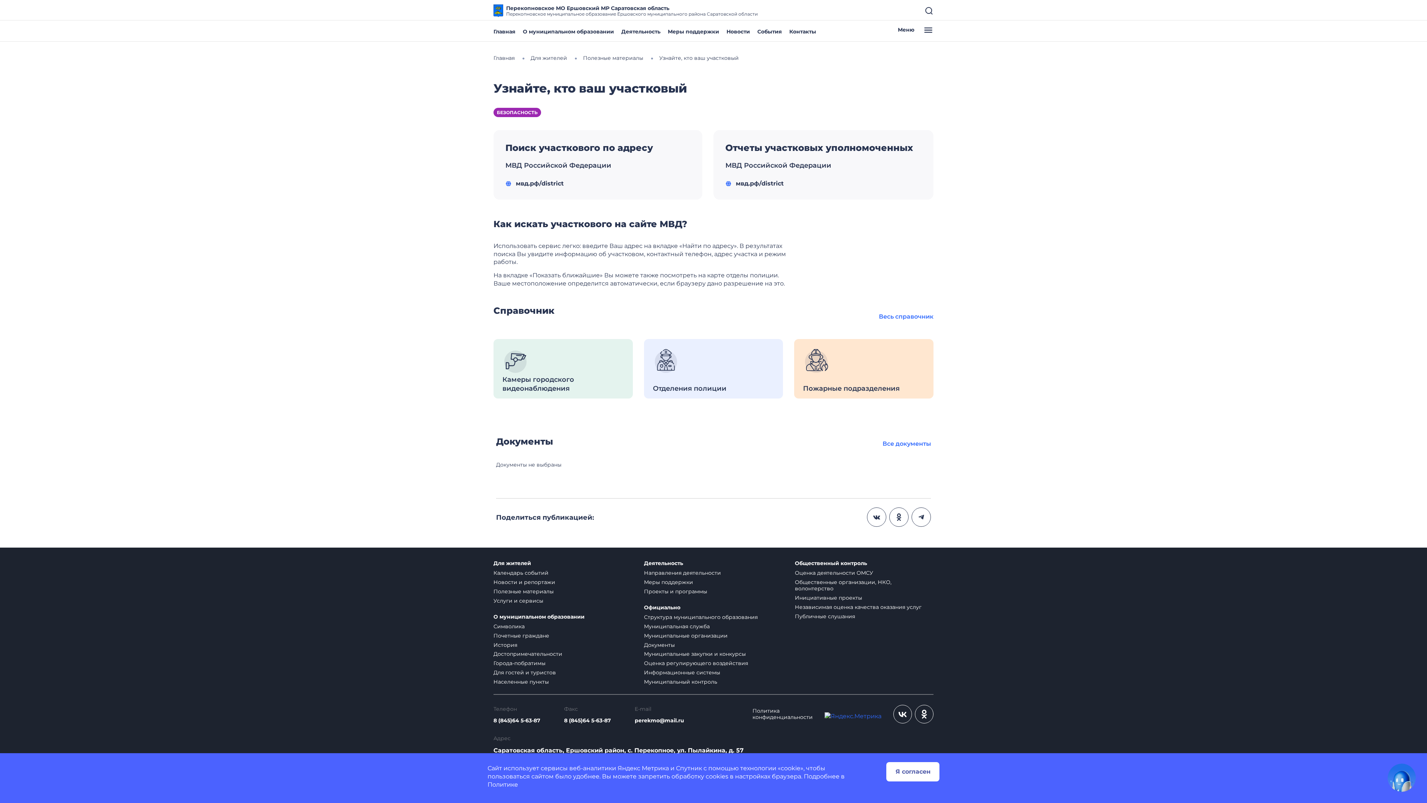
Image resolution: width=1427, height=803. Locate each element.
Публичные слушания (825, 616)
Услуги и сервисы (518, 600)
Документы (659, 645)
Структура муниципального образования (701, 617)
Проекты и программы (675, 591)
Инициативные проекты (828, 597)
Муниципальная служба (677, 626)
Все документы (907, 443)
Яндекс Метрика (643, 768)
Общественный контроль (831, 563)
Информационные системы (682, 672)
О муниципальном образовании (568, 31)
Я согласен (913, 771)
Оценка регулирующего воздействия (696, 663)
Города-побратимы (520, 663)
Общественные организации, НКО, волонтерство (843, 585)
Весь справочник (906, 316)
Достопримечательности (528, 654)
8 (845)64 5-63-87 (517, 720)
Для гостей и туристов (525, 672)
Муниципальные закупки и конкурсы (695, 654)
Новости (738, 31)
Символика (509, 626)
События (769, 31)
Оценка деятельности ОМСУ (834, 573)
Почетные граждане (521, 635)
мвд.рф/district (540, 183)
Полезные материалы (524, 591)
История (505, 645)
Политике (503, 784)
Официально (662, 607)
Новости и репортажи (524, 582)
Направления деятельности (682, 573)
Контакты (802, 31)
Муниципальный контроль (680, 681)
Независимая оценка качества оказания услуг (858, 607)
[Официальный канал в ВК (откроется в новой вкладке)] (902, 714)
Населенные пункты (521, 681)
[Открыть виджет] (1402, 778)
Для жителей (512, 563)
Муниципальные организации (686, 635)
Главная (504, 31)
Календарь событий (521, 573)
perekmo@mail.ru (659, 720)
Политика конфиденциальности (783, 714)
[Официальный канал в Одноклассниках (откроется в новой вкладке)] (924, 714)
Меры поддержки (693, 31)
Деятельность (640, 31)
